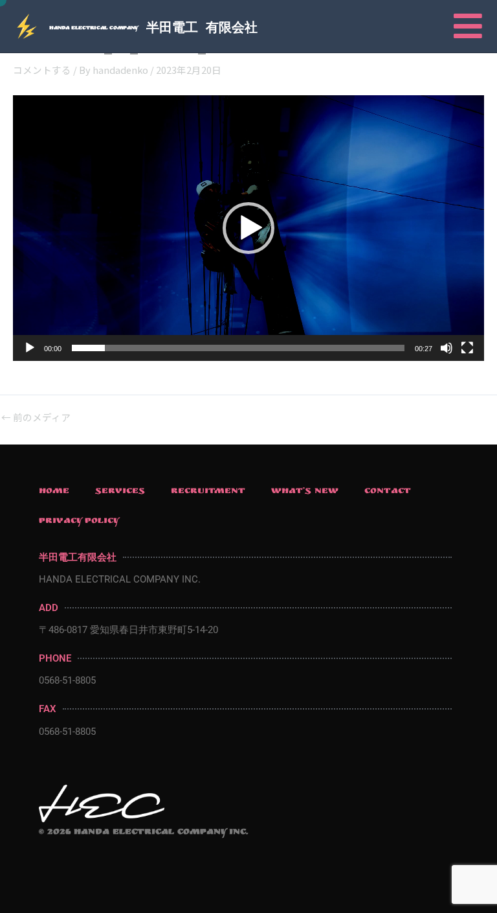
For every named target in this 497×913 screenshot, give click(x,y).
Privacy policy (79, 521)
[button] (248, 228)
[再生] (29, 347)
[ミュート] (446, 347)
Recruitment (208, 492)
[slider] (238, 348)
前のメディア (36, 417)
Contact (387, 492)
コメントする (42, 69)
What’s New (304, 492)
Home (54, 492)
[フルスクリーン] (467, 347)
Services (120, 492)
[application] (248, 228)
